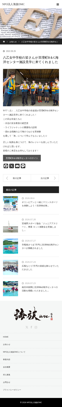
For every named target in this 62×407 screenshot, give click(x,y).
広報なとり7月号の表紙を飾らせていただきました (40, 267)
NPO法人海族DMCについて (14, 352)
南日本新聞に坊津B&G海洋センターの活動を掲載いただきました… (40, 289)
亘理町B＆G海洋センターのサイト (22, 158)
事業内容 (6, 359)
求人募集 (6, 374)
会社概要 (6, 367)
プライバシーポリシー (12, 389)
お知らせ (6, 344)
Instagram (35, 326)
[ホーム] (4, 39)
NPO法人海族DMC (13, 4)
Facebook (31, 326)
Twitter (26, 326)
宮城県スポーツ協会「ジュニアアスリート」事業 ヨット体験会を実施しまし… (40, 227)
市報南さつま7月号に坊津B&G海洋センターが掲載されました (40, 246)
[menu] (58, 4)
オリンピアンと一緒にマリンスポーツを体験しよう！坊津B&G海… (40, 204)
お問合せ (6, 382)
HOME (5, 337)
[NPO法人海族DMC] (31, 318)
